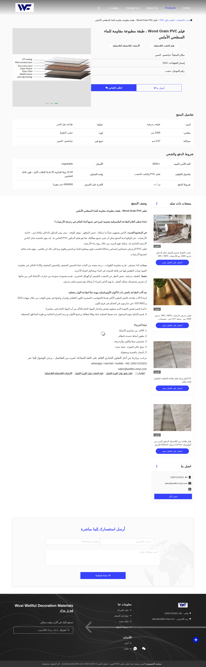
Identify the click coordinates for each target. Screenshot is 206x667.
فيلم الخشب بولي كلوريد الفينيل (89, 373)
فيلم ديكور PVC (167, 20)
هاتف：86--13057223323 (177, 613)
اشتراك (63, 630)
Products (170, 8)
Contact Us (132, 8)
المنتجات (180, 20)
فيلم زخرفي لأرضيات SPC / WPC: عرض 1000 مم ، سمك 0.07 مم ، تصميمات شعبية (173, 318)
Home (186, 8)
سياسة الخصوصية (154, 664)
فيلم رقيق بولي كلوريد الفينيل (119, 373)
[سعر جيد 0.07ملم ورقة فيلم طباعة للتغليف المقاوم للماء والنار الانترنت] (172, 355)
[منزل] (24, 7)
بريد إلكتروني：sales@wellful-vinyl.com (170, 619)
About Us (152, 8)
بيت (188, 20)
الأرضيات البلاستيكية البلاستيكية (58, 373)
